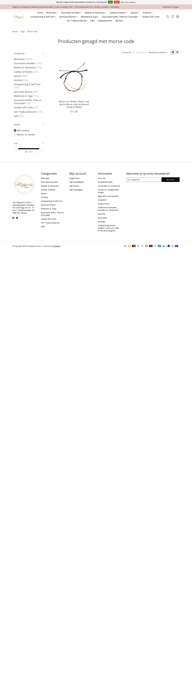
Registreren (74, 178)
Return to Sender (26, 134)
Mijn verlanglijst (76, 189)
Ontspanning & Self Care (27, 84)
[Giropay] (168, 246)
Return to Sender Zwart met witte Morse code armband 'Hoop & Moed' (74, 104)
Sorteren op (141, 52)
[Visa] (138, 246)
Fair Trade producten (77, 20)
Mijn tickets (74, 186)
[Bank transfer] (172, 246)
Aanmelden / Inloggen (171, 7)
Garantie (101, 214)
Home (40, 12)
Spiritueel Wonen (23, 91)
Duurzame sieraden (24, 63)
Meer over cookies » (128, 2)
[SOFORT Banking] (146, 246)
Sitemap (101, 221)
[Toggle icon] (168, 16)
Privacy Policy (103, 203)
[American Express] (159, 246)
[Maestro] (151, 246)
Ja (110, 2)
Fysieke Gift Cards (150, 16)
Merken (119, 20)
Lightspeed (56, 246)
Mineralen (19, 59)
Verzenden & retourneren (109, 186)
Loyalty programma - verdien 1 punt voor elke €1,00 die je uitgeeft (108, 228)
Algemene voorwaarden (108, 196)
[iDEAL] (129, 246)
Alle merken (23, 130)
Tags (22, 31)
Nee (116, 2)
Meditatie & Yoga (23, 95)
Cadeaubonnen (105, 20)
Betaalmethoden (105, 182)
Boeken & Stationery (25, 67)
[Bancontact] (142, 246)
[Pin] (176, 246)
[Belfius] (155, 246)
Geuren (18, 75)
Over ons (102, 178)
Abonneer (170, 179)
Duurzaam (102, 217)
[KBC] (163, 246)
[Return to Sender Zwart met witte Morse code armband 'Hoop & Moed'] (74, 78)
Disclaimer (102, 200)
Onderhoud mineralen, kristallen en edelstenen (108, 208)
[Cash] (125, 246)
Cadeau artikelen (23, 71)
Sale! (92, 20)
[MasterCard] (133, 246)
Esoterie (18, 80)
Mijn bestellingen (76, 182)
